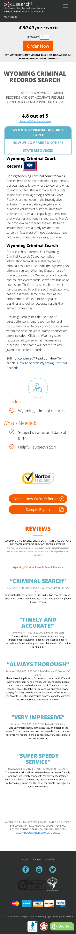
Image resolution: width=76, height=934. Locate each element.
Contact (37, 859)
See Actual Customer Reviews (35, 121)
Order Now (38, 46)
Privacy (41, 916)
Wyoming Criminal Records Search (38, 132)
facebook (27, 869)
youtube (41, 869)
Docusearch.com (35, 832)
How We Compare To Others (37, 142)
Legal (49, 916)
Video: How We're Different (36, 498)
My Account (10, 16)
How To (50, 859)
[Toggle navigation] (65, 6)
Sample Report (38, 509)
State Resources (38, 150)
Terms (55, 916)
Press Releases (67, 916)
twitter (54, 869)
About (25, 859)
